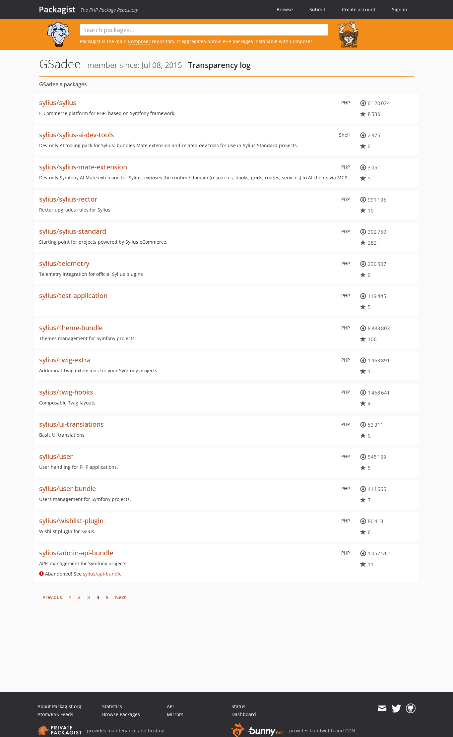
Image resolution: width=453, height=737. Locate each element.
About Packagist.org (59, 706)
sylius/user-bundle (67, 488)
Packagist (57, 9)
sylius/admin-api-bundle (76, 552)
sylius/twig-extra (65, 359)
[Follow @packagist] (396, 708)
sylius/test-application (73, 295)
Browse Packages (121, 714)
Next (120, 597)
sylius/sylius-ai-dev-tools (76, 134)
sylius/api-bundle (102, 574)
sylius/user (56, 456)
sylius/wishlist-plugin (71, 520)
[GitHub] (411, 708)
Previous (52, 597)
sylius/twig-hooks (66, 392)
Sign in (399, 9)
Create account (358, 9)
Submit (317, 9)
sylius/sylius (57, 102)
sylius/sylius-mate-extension (83, 166)
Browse (285, 9)
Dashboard (243, 714)
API (170, 706)
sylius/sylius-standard (72, 231)
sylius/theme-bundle (70, 327)
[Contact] (382, 708)
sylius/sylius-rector (68, 199)
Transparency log (219, 65)
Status (238, 706)
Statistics (112, 706)
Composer (139, 41)
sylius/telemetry (64, 263)
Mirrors (175, 714)
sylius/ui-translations (71, 424)
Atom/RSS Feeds (55, 714)
